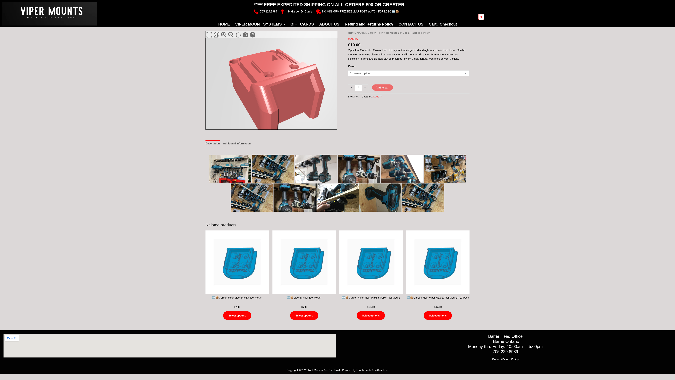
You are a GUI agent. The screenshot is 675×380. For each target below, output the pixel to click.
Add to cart (382, 87)
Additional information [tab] (237, 143)
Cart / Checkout (443, 24)
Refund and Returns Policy (369, 24)
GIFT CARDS (302, 24)
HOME (224, 24)
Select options (237, 315)
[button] (260, 24)
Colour (352, 66)
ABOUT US (329, 24)
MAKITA (361, 32)
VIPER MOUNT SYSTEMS (258, 24)
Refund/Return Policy (505, 359)
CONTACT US (410, 24)
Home (351, 32)
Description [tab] (212, 143)
